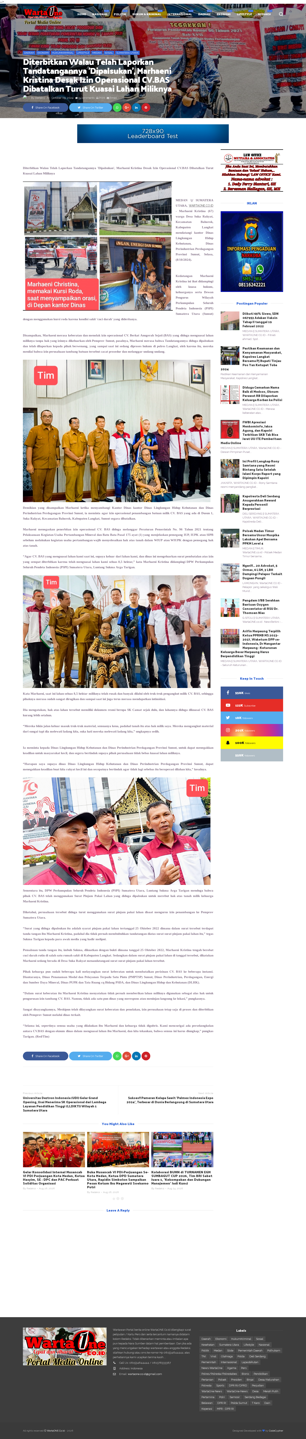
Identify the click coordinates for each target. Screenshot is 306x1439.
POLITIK (120, 14)
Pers (243, 1368)
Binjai (250, 1379)
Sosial (109, 52)
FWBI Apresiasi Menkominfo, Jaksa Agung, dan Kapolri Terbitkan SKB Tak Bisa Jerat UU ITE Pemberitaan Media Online (251, 432)
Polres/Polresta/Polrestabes (219, 1373)
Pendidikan (261, 1373)
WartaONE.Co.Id (56, 1430)
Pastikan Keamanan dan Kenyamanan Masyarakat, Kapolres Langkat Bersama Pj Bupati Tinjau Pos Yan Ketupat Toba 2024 (251, 358)
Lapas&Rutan (250, 1362)
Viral (213, 1356)
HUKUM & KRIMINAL (146, 14)
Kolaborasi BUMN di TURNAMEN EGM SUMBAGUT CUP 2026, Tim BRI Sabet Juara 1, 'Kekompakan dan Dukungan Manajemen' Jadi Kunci (181, 1177)
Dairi (267, 1402)
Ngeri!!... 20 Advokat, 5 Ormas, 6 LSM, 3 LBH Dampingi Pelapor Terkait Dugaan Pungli (262, 572)
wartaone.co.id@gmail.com (145, 1374)
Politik (205, 1350)
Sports (220, 1385)
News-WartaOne (212, 1368)
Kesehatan (208, 1344)
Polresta (206, 1385)
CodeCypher (276, 1430)
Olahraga (227, 1356)
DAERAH (204, 14)
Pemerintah (209, 1362)
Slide (230, 1350)
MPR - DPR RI (225, 1408)
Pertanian (207, 1379)
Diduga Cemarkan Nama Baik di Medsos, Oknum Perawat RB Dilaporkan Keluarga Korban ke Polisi (262, 393)
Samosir (235, 1397)
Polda (241, 1356)
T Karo (256, 1402)
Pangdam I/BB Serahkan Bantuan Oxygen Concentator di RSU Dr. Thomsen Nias (261, 606)
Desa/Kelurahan (268, 1379)
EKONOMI (224, 14)
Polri (222, 1397)
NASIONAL (100, 14)
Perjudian (258, 1385)
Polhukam (273, 1350)
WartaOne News (212, 1391)
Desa (255, 1391)
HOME (81, 14)
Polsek (222, 1379)
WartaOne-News (237, 1391)
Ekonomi (43, 52)
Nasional (264, 1344)
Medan (96, 52)
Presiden (236, 1379)
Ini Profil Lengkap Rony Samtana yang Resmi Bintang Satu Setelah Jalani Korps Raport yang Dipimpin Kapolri (262, 469)
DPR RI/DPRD (238, 1385)
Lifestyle (83, 52)
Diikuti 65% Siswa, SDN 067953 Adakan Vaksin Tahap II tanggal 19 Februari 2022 (261, 320)
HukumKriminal (62, 52)
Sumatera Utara (127, 52)
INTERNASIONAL (179, 14)
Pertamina (208, 1397)
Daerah (29, 52)
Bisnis (245, 1373)
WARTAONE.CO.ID (201, 205)
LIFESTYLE (244, 14)
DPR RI (221, 1402)
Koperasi (207, 1408)
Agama (231, 1368)
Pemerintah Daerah (250, 1350)
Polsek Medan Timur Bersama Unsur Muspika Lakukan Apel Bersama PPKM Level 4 (261, 537)
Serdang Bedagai (255, 1397)
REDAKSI (264, 14)
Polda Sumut (239, 1402)
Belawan (207, 1402)
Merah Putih (270, 1391)
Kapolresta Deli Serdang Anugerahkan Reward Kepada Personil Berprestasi (261, 502)
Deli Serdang (257, 1356)
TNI (204, 1356)
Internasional (229, 1362)
